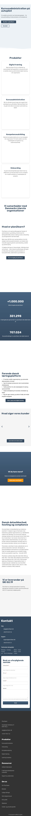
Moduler (4, 789)
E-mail (5, 680)
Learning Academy (6, 757)
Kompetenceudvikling (15, 134)
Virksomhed (6, 665)
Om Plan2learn (5, 785)
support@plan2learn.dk (9, 639)
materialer (4, 772)
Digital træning (5, 754)
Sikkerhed (4, 803)
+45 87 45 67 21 (7, 642)
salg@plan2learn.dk (8, 629)
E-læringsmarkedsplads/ (8, 770)
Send (15, 703)
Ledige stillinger (6, 792)
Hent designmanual (7, 796)
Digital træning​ (15, 65)
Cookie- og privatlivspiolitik (9, 807)
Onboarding (16, 168)
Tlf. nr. (5, 673)
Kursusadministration (15, 100)
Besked (4, 688)
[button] (2, 426)
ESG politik (4, 799)
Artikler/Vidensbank (7, 767)
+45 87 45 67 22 (7, 632)
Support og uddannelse (8, 776)
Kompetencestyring (7, 750)
